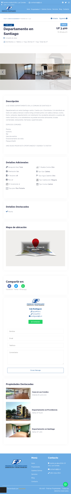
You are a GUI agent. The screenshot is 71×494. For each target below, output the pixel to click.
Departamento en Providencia (44, 410)
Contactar (36, 322)
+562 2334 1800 (8, 5)
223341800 (36, 314)
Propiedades (35, 9)
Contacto (66, 9)
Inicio (28, 9)
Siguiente (62, 18)
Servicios (55, 9)
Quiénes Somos (46, 9)
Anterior (55, 18)
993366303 (36, 311)
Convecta (22, 488)
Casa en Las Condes (40, 392)
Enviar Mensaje (35, 370)
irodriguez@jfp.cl (36, 316)
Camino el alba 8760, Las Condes (14, 2)
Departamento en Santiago (43, 429)
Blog (60, 9)
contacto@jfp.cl (36, 2)
